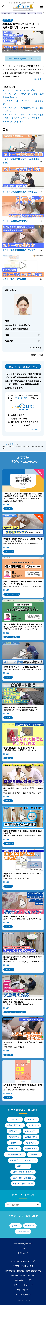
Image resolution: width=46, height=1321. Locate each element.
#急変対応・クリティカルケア (15, 1012)
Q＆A (23, 1248)
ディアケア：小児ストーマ (13, 121)
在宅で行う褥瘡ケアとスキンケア (16, 916)
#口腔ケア (8, 1097)
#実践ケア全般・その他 (23, 1172)
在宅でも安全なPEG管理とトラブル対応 (18, 748)
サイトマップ (22, 1289)
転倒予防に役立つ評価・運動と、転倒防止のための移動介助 (23, 832)
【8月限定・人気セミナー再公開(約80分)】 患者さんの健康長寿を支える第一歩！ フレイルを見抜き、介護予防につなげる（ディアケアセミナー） (23, 496)
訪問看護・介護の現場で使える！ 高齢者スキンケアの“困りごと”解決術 (23, 539)
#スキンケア (9, 551)
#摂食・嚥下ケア (14, 1125)
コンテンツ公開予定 (7, 13)
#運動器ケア (9, 843)
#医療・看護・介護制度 (23, 1178)
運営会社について (22, 1280)
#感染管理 (34, 1154)
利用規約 (20, 1270)
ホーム (4, 444)
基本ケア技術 (32, 13)
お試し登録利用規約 (33, 1270)
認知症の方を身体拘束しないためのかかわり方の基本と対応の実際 (23, 957)
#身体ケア (8, 509)
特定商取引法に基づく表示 (23, 1266)
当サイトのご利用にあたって (22, 1261)
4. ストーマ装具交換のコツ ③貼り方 (18, 249)
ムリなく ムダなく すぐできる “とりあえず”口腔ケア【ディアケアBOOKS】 (23, 1086)
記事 (16, 1225)
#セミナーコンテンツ (12, 594)
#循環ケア (8, 1055)
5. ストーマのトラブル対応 (14, 279)
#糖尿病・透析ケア (15, 1154)
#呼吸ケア (8, 801)
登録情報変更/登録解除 (23, 1243)
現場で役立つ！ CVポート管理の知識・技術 (20, 707)
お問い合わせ (23, 1253)
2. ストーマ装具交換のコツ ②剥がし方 (19, 191)
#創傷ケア (8, 886)
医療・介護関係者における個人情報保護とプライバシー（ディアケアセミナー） (23, 582)
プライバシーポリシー (22, 1285)
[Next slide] (44, 13)
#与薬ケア (14, 1148)
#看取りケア (23, 1166)
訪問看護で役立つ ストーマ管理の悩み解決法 (20, 667)
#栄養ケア (8, 718)
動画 (7, 504)
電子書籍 (8, 1093)
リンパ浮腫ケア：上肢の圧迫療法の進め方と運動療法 (23, 1043)
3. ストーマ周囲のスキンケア (15, 220)
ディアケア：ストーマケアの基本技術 (18, 90)
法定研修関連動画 (20, 13)
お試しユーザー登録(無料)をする (23, 367)
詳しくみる (34, 429)
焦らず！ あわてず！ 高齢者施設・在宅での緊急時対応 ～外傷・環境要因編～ (23, 1000)
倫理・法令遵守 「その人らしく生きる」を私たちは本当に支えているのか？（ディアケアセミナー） (23, 625)
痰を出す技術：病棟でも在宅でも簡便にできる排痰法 (23, 789)
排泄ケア (13, 444)
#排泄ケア (8, 20)
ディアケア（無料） (21, 398)
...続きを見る (38, 79)
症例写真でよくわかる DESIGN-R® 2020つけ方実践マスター (23, 874)
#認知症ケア (9, 969)
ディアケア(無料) (22, 1294)
